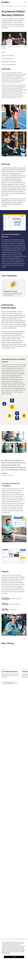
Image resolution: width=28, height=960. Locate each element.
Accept (14, 956)
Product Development (8, 58)
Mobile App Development (9, 61)
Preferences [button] (7, 953)
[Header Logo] (6, 2)
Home (3, 6)
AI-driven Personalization (9, 64)
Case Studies (9, 6)
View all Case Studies (8, 683)
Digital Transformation (8, 55)
